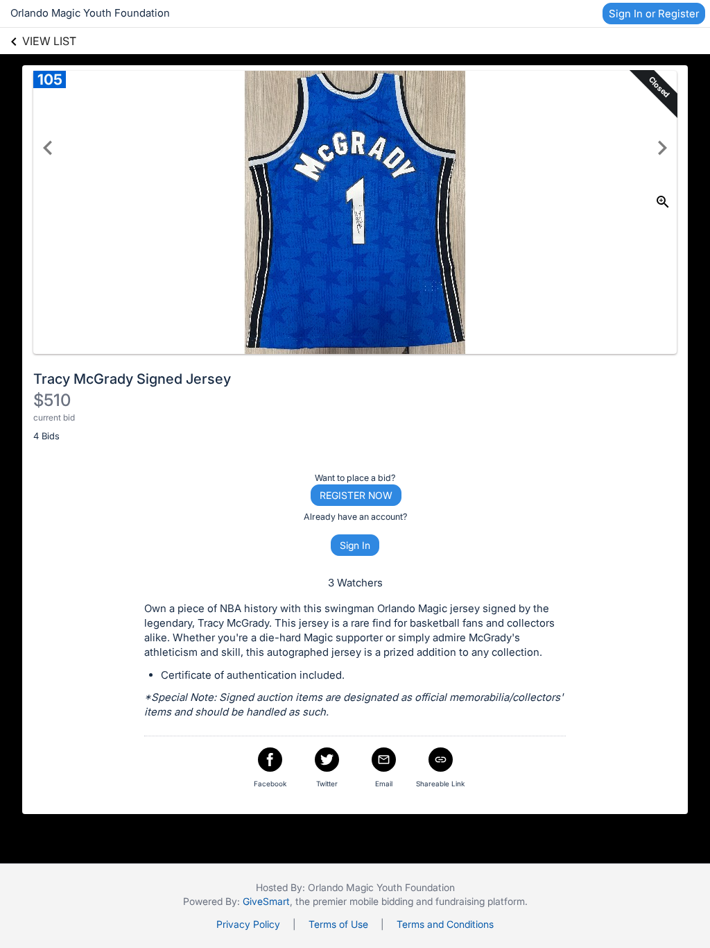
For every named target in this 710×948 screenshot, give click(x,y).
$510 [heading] (52, 400)
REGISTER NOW (356, 495)
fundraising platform (480, 901)
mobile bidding (381, 901)
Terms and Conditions (445, 924)
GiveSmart (266, 901)
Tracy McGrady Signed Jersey (132, 379)
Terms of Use (338, 924)
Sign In (355, 545)
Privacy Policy (248, 924)
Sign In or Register (654, 13)
